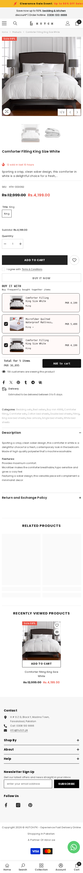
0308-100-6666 (57, 15)
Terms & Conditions (32, 269)
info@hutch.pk (19, 730)
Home (5, 32)
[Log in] (68, 23)
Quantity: (8, 236)
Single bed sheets (52, 418)
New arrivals (34, 418)
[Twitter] (11, 382)
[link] (21, 589)
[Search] (15, 23)
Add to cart (34, 260)
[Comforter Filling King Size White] (41, 640)
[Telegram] (33, 382)
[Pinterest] (18, 382)
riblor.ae (49, 840)
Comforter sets (18, 413)
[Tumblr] (25, 382)
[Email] (40, 382)
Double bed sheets (61, 413)
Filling (76, 413)
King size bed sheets (14, 418)
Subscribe (66, 784)
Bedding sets (24, 409)
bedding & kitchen (54, 11)
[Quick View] (57, 632)
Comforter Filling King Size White (41, 674)
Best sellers (39, 409)
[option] (41, 76)
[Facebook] (3, 382)
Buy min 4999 (55, 409)
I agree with (14, 269)
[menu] (4, 23)
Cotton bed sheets (38, 413)
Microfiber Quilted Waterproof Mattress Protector (38, 322)
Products (17, 32)
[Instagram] (18, 805)
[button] (70, 112)
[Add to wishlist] (74, 260)
